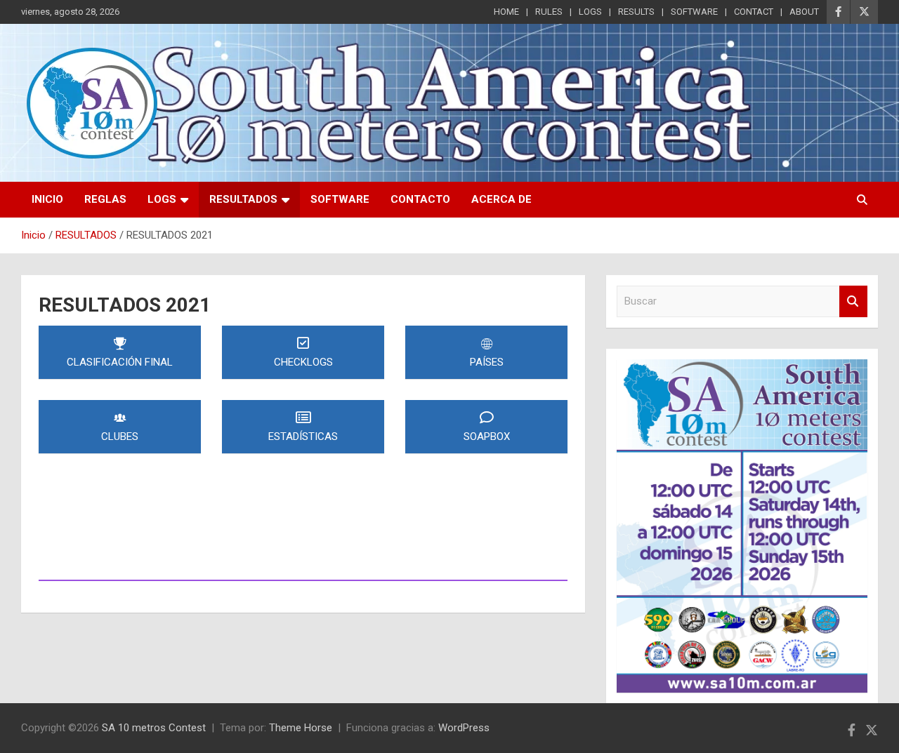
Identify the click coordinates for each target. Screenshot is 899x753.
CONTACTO (420, 199)
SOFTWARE (694, 11)
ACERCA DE (501, 199)
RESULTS (636, 11)
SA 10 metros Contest (154, 727)
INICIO (47, 199)
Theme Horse (300, 727)
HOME (506, 11)
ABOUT (804, 11)
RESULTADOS (243, 199)
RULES (549, 11)
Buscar (853, 301)
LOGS (590, 11)
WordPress (464, 727)
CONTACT (753, 11)
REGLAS (105, 199)
